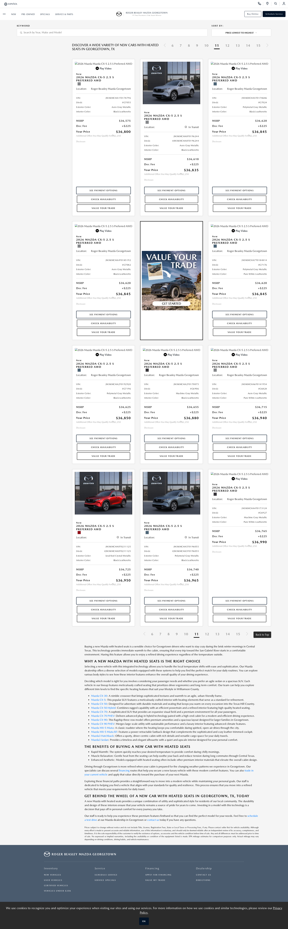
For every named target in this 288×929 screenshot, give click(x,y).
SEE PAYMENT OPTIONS (104, 190)
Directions (203, 880)
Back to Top (262, 634)
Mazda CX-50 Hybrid (103, 707)
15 (258, 46)
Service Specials (105, 880)
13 (238, 46)
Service (100, 868)
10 (206, 46)
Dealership (204, 868)
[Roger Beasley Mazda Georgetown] (120, 14)
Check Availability (103, 199)
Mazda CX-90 (99, 719)
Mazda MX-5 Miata (102, 727)
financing (124, 770)
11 (217, 46)
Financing (152, 868)
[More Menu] (4, 14)
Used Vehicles (53, 880)
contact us (153, 819)
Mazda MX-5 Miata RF (104, 731)
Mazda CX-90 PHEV (102, 723)
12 (227, 46)
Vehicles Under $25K (57, 891)
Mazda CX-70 (99, 711)
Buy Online (252, 14)
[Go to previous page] (164, 46)
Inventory (51, 868)
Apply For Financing (158, 875)
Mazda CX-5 (98, 699)
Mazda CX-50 (99, 703)
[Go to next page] (267, 46)
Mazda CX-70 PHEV (102, 715)
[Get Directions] (268, 4)
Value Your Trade (104, 208)
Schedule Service (274, 14)
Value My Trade (155, 880)
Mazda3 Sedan (99, 739)
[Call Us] (260, 4)
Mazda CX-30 (99, 695)
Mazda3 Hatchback (102, 735)
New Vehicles (52, 875)
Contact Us (203, 875)
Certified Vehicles (56, 885)
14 (248, 46)
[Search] (277, 4)
